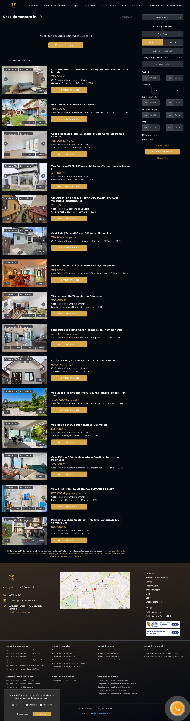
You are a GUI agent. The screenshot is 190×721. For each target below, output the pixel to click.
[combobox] (162, 34)
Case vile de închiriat (63, 677)
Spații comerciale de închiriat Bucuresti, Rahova (117, 684)
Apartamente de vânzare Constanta (20, 656)
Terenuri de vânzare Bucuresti (110, 650)
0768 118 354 (176, 5)
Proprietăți (33, 5)
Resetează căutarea (65, 45)
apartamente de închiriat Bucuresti (65, 556)
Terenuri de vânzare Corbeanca (110, 653)
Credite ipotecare (154, 5)
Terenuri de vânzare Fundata (109, 660)
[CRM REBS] (100, 713)
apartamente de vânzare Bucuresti (72, 554)
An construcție (149, 109)
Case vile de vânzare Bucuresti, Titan (66, 666)
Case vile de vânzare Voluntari (64, 656)
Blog (124, 5)
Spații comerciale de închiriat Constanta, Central (117, 694)
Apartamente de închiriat (19, 677)
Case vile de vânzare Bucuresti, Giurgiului (68, 663)
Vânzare (152, 42)
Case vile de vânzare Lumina (63, 653)
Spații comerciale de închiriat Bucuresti (113, 680)
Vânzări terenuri (106, 646)
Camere (146, 84)
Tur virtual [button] (29, 122)
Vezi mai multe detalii (69, 89)
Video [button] (17, 348)
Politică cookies (153, 612)
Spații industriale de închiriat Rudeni (112, 690)
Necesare (19, 705)
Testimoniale (89, 5)
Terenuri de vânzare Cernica (109, 656)
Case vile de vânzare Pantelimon (65, 660)
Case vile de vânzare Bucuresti (64, 650)
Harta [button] (41, 90)
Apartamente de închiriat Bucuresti (20, 680)
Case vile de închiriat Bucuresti (64, 680)
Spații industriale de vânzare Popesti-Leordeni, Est (164, 656)
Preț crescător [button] (162, 17)
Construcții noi (150, 135)
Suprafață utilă (149, 97)
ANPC (149, 608)
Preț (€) (146, 72)
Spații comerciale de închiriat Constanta (114, 687)
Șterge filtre (162, 158)
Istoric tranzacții (108, 5)
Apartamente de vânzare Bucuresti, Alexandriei (25, 666)
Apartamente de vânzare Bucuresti (20, 650)
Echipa (74, 5)
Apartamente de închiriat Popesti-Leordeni (23, 684)
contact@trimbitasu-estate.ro (23, 600)
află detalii (40, 695)
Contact (136, 5)
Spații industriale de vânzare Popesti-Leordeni (162, 653)
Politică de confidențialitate (159, 616)
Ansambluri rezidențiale (55, 5)
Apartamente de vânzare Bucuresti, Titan (22, 669)
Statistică (33, 705)
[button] (6, 79)
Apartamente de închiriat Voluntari (20, 687)
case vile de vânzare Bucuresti (41, 554)
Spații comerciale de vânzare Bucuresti (159, 650)
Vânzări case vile (61, 646)
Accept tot (41, 714)
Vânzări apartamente (17, 646)
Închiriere (173, 42)
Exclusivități (149, 139)
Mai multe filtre (162, 145)
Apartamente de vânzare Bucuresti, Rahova (23, 653)
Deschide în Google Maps (20, 612)
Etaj (144, 122)
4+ (178, 90)
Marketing (47, 705)
